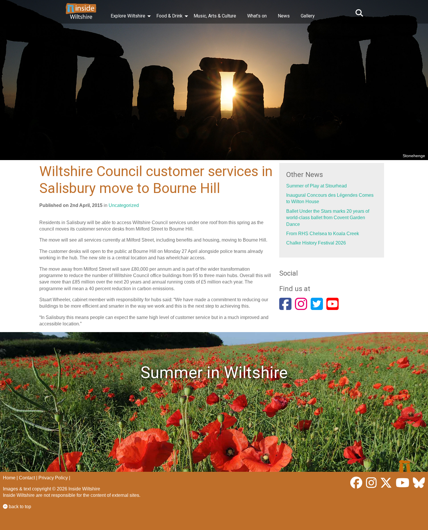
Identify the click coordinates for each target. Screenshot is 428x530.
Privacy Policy (53, 477)
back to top (19, 506)
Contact (27, 477)
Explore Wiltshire (128, 16)
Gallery (308, 16)
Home (9, 477)
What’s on (257, 16)
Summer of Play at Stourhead (316, 185)
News (284, 16)
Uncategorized (124, 205)
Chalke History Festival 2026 (316, 242)
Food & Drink (169, 16)
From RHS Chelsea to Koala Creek (322, 233)
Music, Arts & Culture (215, 16)
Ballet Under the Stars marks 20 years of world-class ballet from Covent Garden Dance (327, 218)
